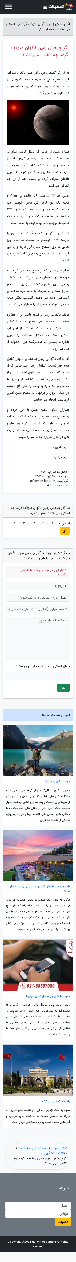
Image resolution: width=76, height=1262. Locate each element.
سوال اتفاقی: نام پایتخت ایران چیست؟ (43, 666)
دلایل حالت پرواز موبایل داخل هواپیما (48, 996)
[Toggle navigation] (8, 7)
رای (65, 530)
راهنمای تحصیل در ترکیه (56, 1101)
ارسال (63, 687)
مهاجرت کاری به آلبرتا (57, 781)
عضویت (62, 1221)
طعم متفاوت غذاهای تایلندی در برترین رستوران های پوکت (39, 888)
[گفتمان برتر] (57, 7)
